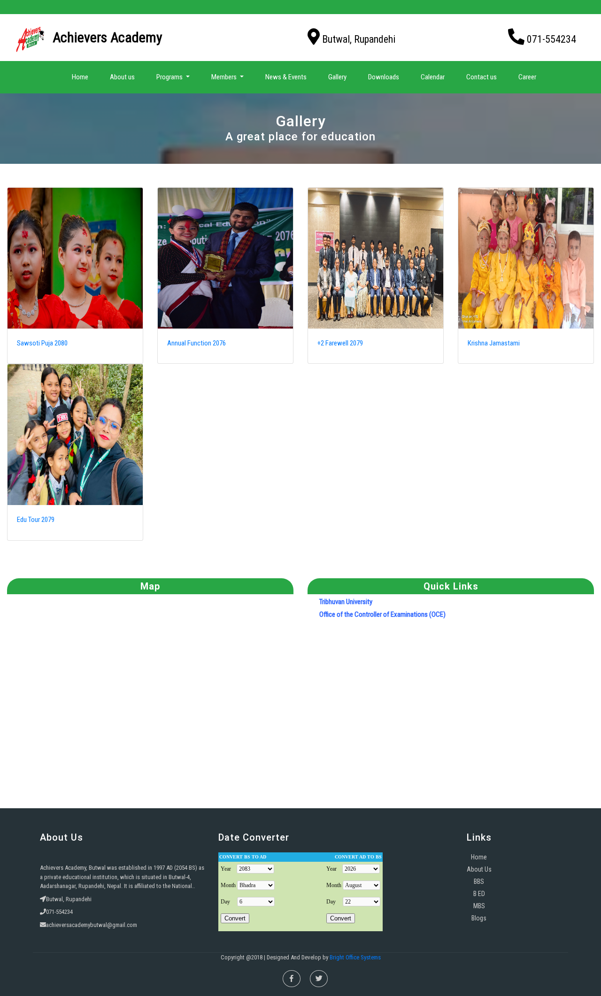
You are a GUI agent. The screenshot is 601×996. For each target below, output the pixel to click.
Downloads (383, 77)
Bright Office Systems (355, 957)
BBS (479, 881)
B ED (479, 893)
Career (527, 77)
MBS (479, 906)
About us (122, 77)
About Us (479, 869)
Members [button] (224, 77)
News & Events (286, 77)
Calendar (433, 77)
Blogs (478, 918)
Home (82, 76)
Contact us (481, 77)
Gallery (337, 77)
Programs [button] (170, 77)
